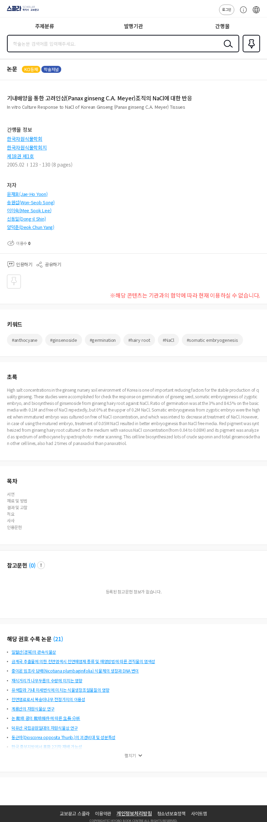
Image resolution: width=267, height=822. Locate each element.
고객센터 (242, 13)
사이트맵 (199, 813)
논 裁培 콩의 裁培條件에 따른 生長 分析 (45, 718)
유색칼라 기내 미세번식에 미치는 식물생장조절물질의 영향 (60, 690)
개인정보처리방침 (134, 813)
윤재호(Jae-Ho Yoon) (27, 194)
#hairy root (139, 340)
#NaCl (168, 340)
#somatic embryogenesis (212, 340)
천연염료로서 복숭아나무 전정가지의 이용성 (48, 699)
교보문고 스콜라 (75, 813)
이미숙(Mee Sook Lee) (29, 210)
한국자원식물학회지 (27, 147)
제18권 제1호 (20, 156)
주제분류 (44, 26)
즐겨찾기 (250, 51)
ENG (256, 13)
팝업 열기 (41, 565)
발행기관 (133, 26)
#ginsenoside (63, 340)
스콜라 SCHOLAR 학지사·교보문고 (21, 10)
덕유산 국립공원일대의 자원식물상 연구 (44, 728)
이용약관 (103, 813)
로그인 (226, 9)
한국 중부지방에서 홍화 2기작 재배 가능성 (46, 747)
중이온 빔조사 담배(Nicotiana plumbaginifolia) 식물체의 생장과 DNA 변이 (75, 671)
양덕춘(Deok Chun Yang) (30, 227)
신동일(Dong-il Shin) (26, 218)
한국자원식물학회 (24, 138)
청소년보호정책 (171, 813)
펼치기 (130, 755)
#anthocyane (25, 340)
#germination (103, 340)
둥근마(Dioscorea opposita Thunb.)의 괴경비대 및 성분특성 (63, 737)
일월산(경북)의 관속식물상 (33, 652)
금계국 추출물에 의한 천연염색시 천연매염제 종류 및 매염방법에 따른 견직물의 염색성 (83, 661)
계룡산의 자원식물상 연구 (32, 709)
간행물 (222, 26)
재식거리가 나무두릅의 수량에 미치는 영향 (46, 680)
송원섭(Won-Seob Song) (31, 202)
